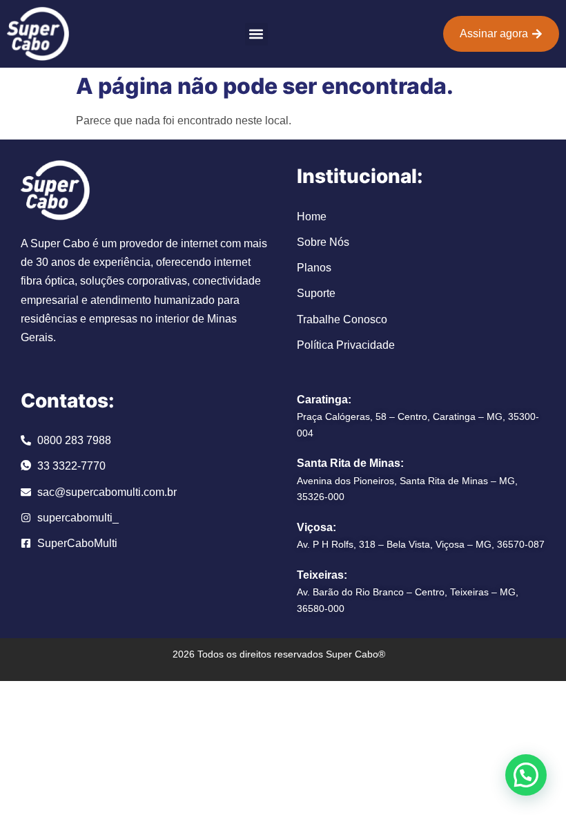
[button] (256, 34)
